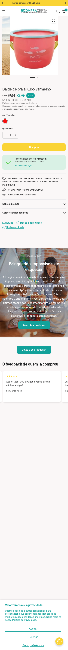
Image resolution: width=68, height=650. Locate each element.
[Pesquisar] (58, 11)
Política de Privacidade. (24, 620)
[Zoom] (53, 20)
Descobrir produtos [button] (34, 325)
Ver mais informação (23, 165)
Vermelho (5, 121)
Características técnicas (15, 212)
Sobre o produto (10, 204)
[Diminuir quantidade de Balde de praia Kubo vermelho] (5, 135)
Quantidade (7, 128)
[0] (63, 11)
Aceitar (33, 628)
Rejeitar (33, 637)
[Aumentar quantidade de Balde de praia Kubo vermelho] (15, 135)
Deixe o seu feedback (34, 349)
